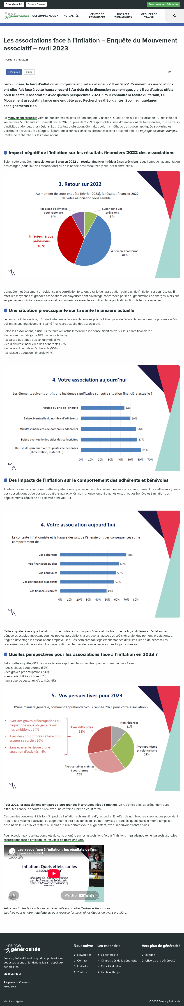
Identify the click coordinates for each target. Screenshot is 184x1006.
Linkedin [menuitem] (82, 966)
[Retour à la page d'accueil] (36, 949)
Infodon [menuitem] (150, 955)
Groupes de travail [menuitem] (149, 16)
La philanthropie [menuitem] (111, 972)
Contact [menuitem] (82, 960)
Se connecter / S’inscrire (163, 4)
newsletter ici (42, 913)
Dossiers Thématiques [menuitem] (123, 16)
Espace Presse (36, 4)
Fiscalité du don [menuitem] (111, 966)
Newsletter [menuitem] (84, 955)
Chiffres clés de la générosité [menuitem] (119, 960)
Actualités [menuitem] (71, 15)
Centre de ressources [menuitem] (97, 16)
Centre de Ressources (95, 908)
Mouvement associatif (22, 118)
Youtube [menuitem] (82, 972)
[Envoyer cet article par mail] (177, 72)
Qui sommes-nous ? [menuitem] (45, 15)
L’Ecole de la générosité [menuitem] (160, 960)
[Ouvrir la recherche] (174, 15)
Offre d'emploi (14, 4)
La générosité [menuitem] (109, 955)
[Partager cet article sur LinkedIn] (170, 72)
